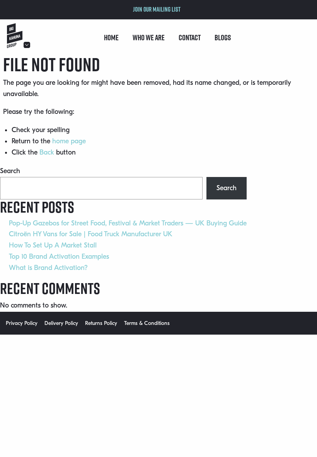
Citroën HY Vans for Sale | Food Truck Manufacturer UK (90, 234)
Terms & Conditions (147, 323)
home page (69, 141)
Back (46, 152)
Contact (190, 37)
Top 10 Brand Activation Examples (59, 257)
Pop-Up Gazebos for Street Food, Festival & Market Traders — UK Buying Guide (128, 223)
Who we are (149, 37)
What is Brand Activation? (48, 268)
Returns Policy (101, 323)
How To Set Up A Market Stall (53, 245)
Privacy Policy (21, 323)
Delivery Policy (61, 323)
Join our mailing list (157, 9)
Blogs (223, 37)
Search (10, 171)
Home (111, 37)
